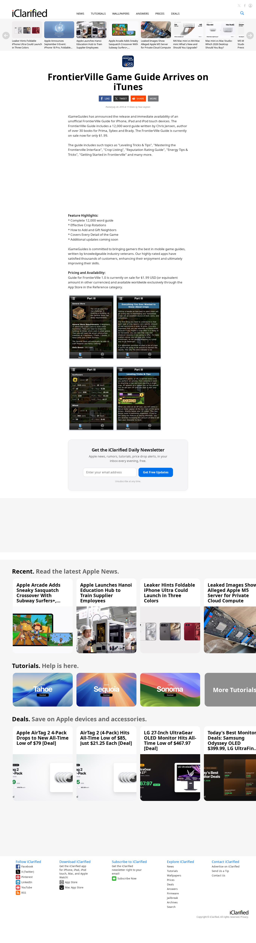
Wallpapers (174, 875)
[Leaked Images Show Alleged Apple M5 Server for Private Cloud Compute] (156, 37)
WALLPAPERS (120, 13)
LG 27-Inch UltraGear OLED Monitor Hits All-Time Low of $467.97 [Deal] (170, 740)
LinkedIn (26, 882)
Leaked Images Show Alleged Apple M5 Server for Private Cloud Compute (156, 44)
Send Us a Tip (220, 871)
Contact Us (218, 875)
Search (171, 907)
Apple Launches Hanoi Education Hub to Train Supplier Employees (89, 44)
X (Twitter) (27, 871)
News (170, 866)
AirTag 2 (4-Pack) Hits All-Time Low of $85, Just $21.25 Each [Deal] (106, 737)
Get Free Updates (155, 472)
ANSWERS (142, 13)
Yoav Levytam (144, 106)
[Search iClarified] (242, 13)
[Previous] (6, 35)
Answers (172, 889)
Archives (172, 902)
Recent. (23, 571)
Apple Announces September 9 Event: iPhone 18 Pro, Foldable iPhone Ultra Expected (57, 46)
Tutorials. (26, 666)
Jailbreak (172, 898)
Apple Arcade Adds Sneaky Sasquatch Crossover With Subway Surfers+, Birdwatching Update (123, 46)
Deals (170, 884)
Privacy (244, 917)
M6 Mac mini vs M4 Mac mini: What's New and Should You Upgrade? (186, 44)
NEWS (80, 13)
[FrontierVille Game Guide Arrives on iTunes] (115, 327)
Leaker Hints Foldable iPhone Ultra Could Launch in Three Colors (27, 44)
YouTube (26, 887)
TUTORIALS (98, 13)
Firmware (173, 893)
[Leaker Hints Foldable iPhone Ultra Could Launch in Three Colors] (27, 37)
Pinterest (27, 877)
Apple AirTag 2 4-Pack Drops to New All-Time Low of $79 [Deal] (42, 737)
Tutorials (172, 871)
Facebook (27, 866)
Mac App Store (74, 887)
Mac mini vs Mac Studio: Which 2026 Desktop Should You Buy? (218, 44)
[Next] (250, 35)
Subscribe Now (127, 878)
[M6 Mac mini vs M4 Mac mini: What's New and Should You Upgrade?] (188, 37)
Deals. (21, 719)
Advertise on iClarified (226, 866)
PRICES (159, 13)
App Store (71, 882)
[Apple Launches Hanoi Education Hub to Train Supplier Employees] (91, 37)
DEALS (175, 13)
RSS (23, 892)
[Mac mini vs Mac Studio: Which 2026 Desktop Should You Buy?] (220, 37)
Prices (170, 880)
